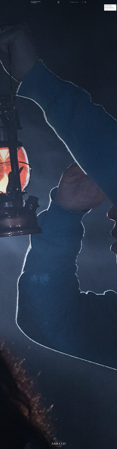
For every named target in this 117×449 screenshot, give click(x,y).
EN (82, 2)
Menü (85, 2)
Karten (77, 2)
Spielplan (72, 2)
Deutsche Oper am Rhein (35, 2)
